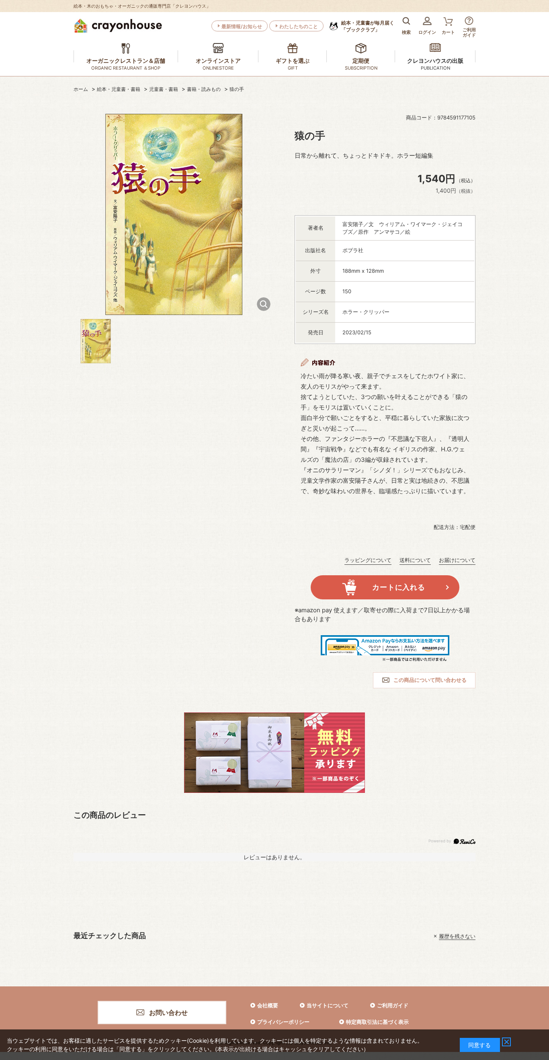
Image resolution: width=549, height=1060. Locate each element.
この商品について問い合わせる (430, 680)
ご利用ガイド (392, 1005)
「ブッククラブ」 (367, 26)
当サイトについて (327, 1005)
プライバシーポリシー (283, 1022)
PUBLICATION (435, 68)
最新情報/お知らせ (241, 26)
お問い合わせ (168, 1013)
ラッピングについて (367, 560)
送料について (415, 560)
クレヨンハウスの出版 (435, 60)
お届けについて (457, 560)
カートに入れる (398, 587)
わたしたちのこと (298, 26)
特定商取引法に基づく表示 (377, 1022)
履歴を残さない (457, 936)
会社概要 (267, 1005)
